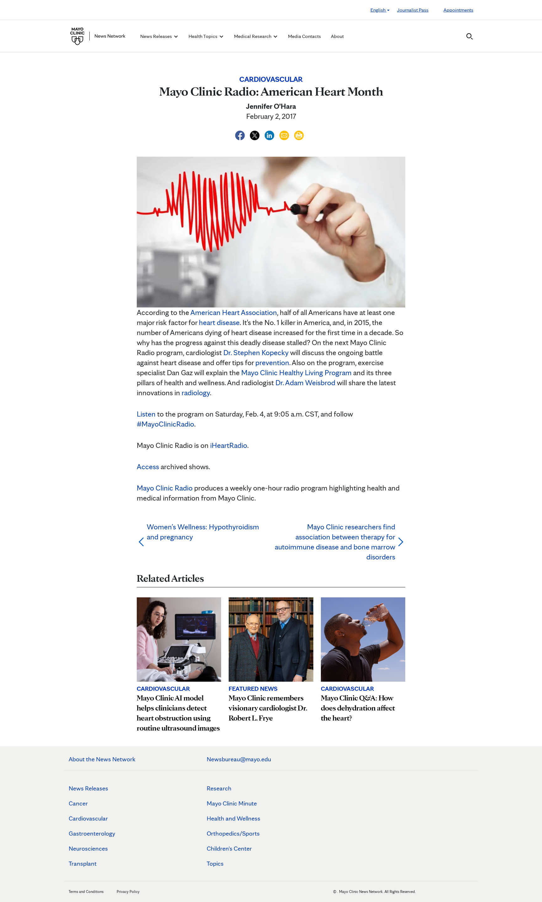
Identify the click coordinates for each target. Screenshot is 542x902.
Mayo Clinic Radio (165, 487)
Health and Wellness (233, 818)
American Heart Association (233, 312)
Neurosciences (88, 848)
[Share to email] (285, 134)
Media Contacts (304, 36)
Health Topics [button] (203, 36)
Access (148, 466)
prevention (272, 362)
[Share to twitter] (255, 134)
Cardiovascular (88, 818)
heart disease (219, 322)
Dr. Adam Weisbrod (305, 382)
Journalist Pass (412, 10)
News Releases (88, 788)
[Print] (299, 134)
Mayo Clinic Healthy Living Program (296, 372)
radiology (196, 392)
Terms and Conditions (86, 891)
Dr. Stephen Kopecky (256, 352)
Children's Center (229, 848)
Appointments (458, 10)
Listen (146, 413)
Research (219, 788)
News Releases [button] (156, 36)
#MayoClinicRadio (165, 423)
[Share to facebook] (241, 134)
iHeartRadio (228, 445)
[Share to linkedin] (270, 134)
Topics (215, 863)
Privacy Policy (128, 891)
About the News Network (102, 759)
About (337, 36)
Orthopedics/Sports (233, 833)
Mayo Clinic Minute (232, 803)
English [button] (378, 10)
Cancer (78, 803)
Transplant (83, 863)
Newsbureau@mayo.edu (239, 759)
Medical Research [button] (253, 36)
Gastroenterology (92, 833)
